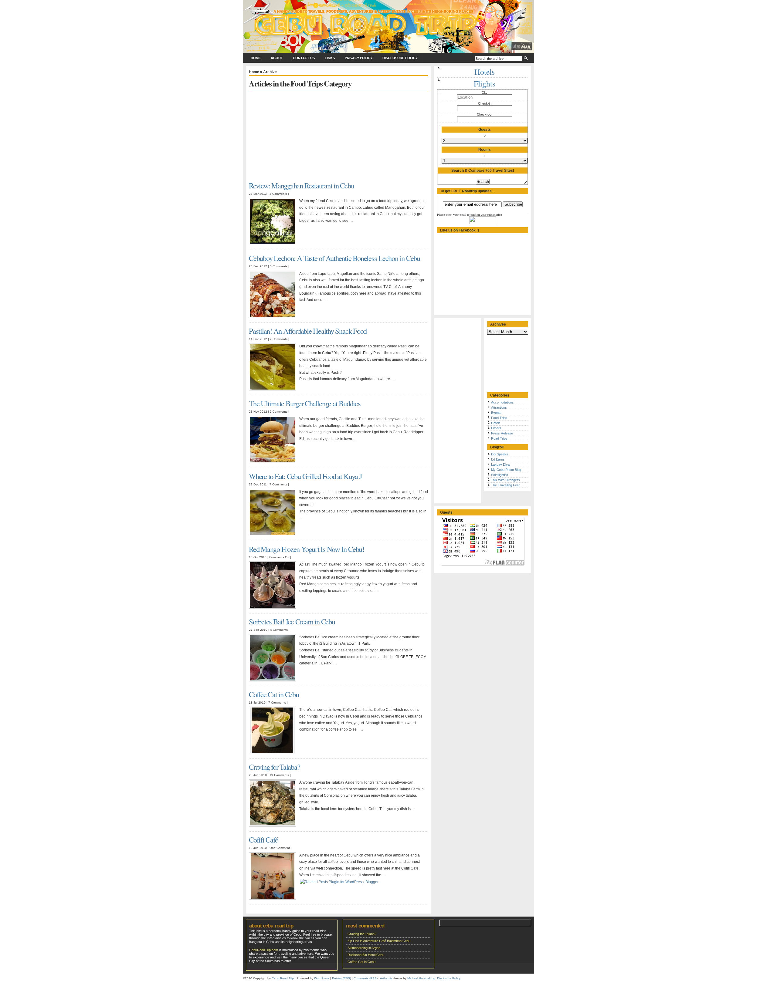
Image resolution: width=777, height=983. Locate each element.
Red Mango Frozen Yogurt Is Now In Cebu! (306, 549)
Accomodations (502, 402)
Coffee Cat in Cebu (274, 694)
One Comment (280, 848)
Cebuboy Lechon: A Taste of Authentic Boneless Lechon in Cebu (334, 258)
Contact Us (304, 58)
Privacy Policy (358, 58)
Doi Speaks (499, 454)
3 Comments (278, 193)
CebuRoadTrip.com (263, 950)
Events (496, 412)
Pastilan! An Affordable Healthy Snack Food (308, 331)
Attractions (499, 407)
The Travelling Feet (505, 485)
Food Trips (499, 418)
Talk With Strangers (505, 480)
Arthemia (386, 978)
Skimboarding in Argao (364, 948)
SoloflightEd (499, 475)
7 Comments (278, 484)
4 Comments (279, 629)
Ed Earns (498, 459)
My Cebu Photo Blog (506, 469)
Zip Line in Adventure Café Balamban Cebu (379, 941)
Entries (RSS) (341, 978)
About (277, 58)
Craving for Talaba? (274, 767)
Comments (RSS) (366, 978)
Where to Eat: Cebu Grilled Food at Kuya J (305, 476)
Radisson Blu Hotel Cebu (366, 955)
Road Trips (499, 438)
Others (496, 428)
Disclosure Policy (400, 58)
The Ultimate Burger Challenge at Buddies (305, 403)
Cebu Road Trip (283, 978)
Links (330, 58)
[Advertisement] (300, 133)
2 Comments (278, 339)
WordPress (321, 978)
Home (256, 58)
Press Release (502, 433)
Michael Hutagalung (421, 978)
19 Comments (279, 775)
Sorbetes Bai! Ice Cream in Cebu (292, 621)
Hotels (495, 423)
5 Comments (278, 266)
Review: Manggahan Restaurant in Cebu (301, 186)
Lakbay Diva (500, 464)
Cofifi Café (263, 840)
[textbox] (484, 97)
